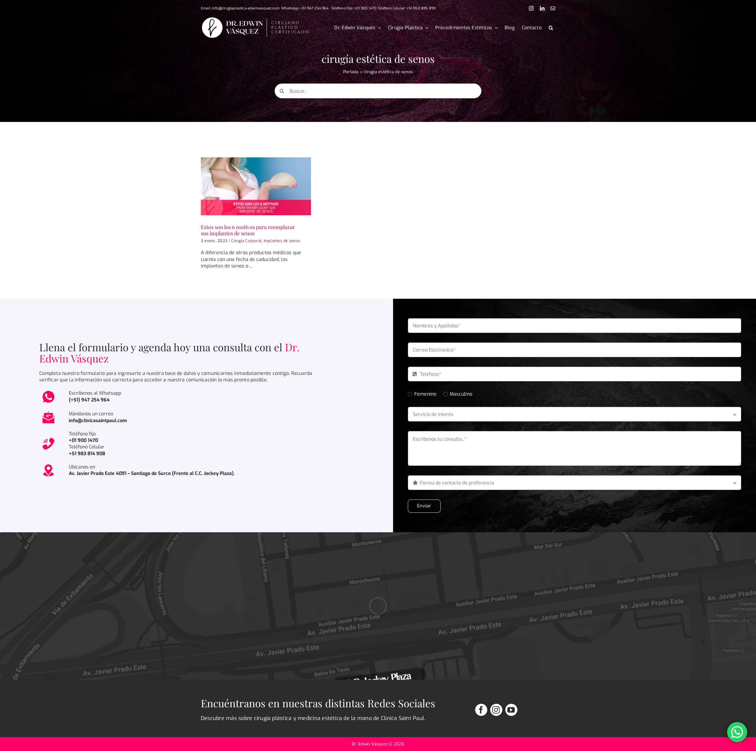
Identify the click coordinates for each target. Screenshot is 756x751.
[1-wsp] (48, 391)
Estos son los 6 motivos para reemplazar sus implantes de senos (248, 230)
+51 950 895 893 (421, 8)
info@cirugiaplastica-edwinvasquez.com (245, 8)
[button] (551, 27)
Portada (351, 72)
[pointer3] (378, 588)
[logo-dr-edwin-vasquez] (255, 19)
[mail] (552, 8)
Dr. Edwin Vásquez (370, 744)
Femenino (425, 394)
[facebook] (481, 710)
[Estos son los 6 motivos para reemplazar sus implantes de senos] (256, 186)
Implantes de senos (282, 240)
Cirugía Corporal (246, 240)
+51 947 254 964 (314, 8)
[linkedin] (542, 8)
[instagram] (531, 8)
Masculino (461, 394)
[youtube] (511, 710)
